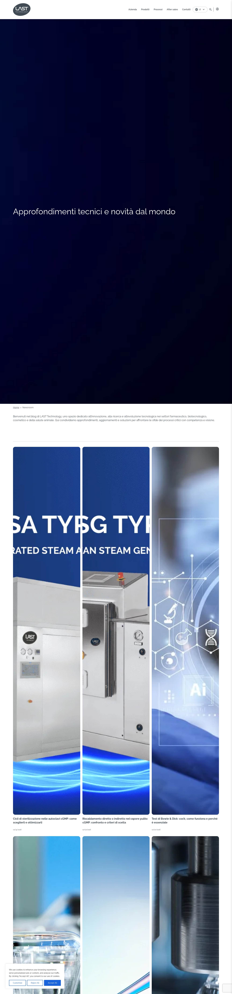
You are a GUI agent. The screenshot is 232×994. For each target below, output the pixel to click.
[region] (34, 976)
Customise (17, 983)
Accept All (52, 983)
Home (16, 407)
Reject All (35, 983)
